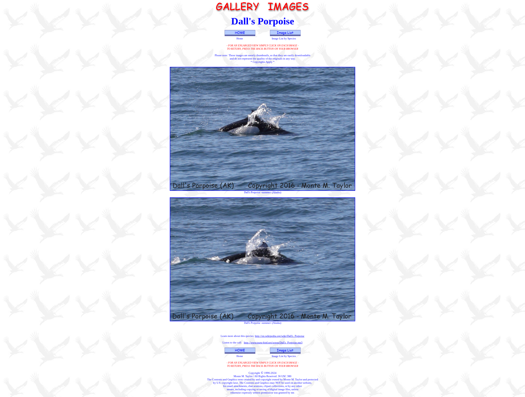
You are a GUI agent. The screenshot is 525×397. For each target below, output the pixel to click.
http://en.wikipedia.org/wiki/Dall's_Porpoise (279, 336)
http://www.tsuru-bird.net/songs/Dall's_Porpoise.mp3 (273, 342)
